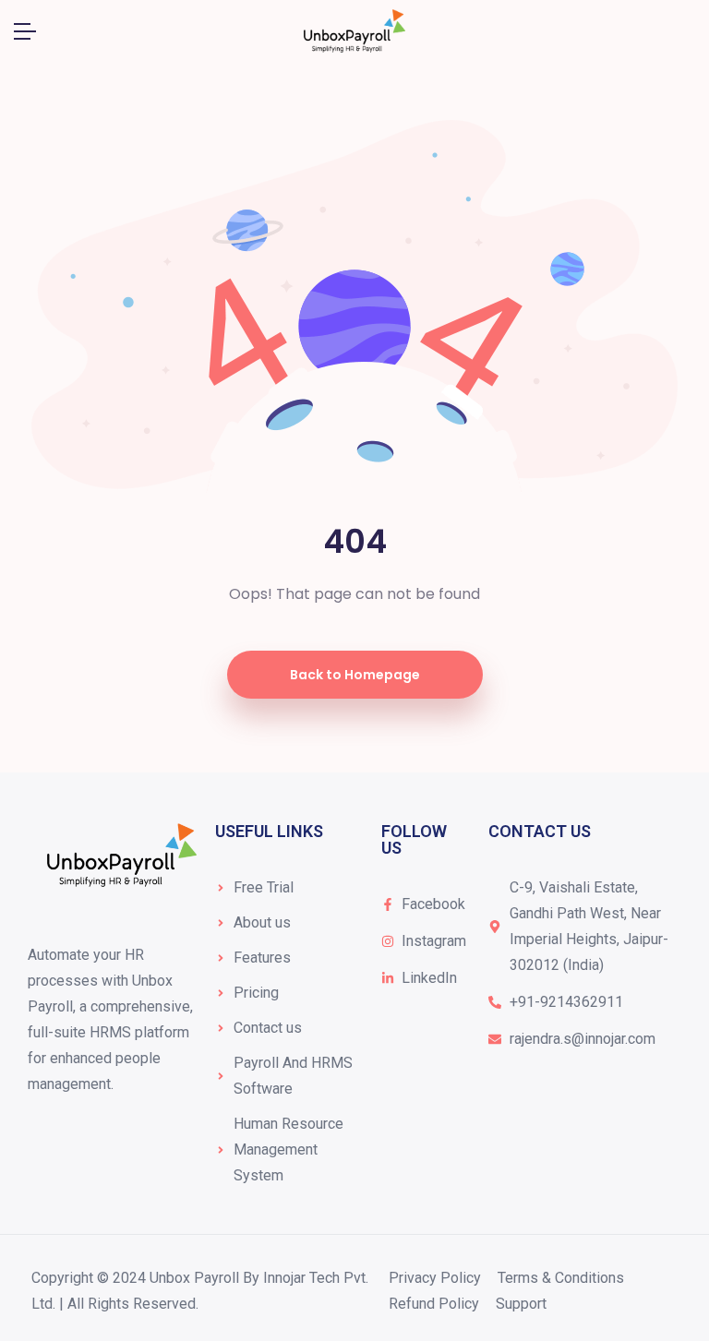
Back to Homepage (355, 674)
